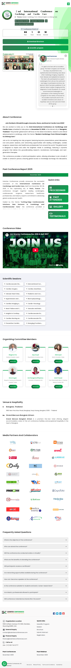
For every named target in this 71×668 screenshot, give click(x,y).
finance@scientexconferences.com (15, 632)
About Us (29, 657)
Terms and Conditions (48, 657)
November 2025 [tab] (35, 168)
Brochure (40, 623)
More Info (13, 354)
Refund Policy (37, 657)
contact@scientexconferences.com (15, 625)
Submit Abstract (42, 625)
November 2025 (8, 648)
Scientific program (36, 48)
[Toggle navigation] (68, 4)
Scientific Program (43, 617)
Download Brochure (36, 41)
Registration (41, 628)
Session (39, 620)
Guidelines (59, 657)
